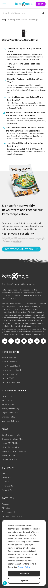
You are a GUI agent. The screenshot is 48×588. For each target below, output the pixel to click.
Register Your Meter (11, 413)
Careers (5, 482)
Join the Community (11, 435)
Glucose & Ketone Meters (13, 439)
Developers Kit (9, 512)
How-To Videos (8, 404)
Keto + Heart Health (11, 366)
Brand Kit (6, 477)
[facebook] (11, 341)
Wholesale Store (9, 459)
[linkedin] (4, 341)
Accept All (24, 573)
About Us (6, 473)
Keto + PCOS (8, 378)
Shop (40, 4)
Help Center (7, 400)
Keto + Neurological (11, 374)
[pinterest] (30, 341)
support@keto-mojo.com (26, 284)
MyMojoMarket (9, 455)
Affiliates (6, 508)
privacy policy (17, 241)
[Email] (43, 341)
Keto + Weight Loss (11, 382)
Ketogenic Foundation (12, 516)
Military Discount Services (14, 451)
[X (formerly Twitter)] (37, 341)
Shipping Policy (8, 417)
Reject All (24, 581)
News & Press (8, 490)
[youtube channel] (24, 341)
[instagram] (17, 341)
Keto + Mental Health (11, 370)
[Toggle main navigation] (4, 4)
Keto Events (7, 486)
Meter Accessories (10, 447)
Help (4, 19)
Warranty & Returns (11, 421)
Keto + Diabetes (9, 362)
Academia (6, 504)
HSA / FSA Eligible (10, 443)
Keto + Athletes (9, 357)
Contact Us (7, 396)
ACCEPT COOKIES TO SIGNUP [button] (21, 249)
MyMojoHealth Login (11, 408)
